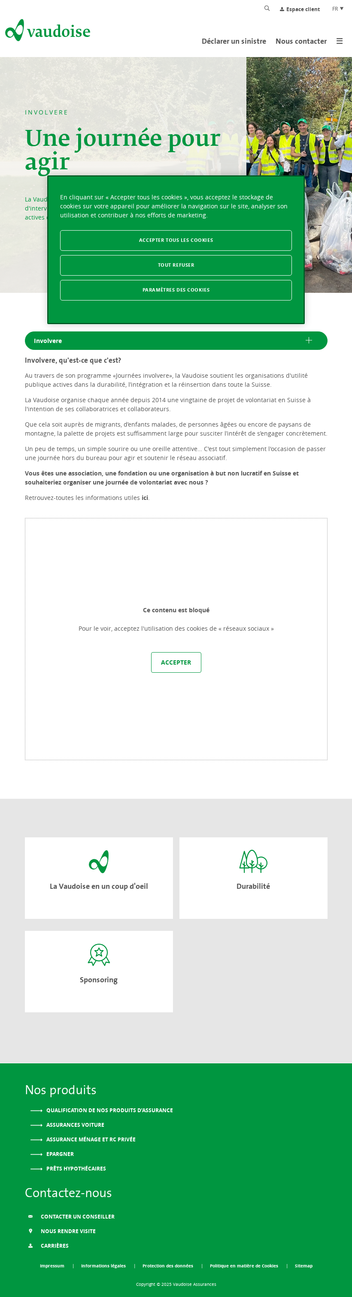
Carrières (54, 1245)
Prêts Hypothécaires (75, 1168)
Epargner (59, 1154)
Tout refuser (176, 265)
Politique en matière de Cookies (244, 1266)
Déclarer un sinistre (234, 41)
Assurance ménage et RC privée (90, 1139)
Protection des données (168, 1266)
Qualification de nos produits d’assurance (109, 1110)
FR (335, 8)
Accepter (176, 662)
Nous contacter (301, 41)
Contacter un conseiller (77, 1216)
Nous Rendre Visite (67, 1231)
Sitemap (304, 1266)
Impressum (53, 1266)
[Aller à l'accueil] (46, 31)
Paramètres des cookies (176, 289)
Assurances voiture (74, 1124)
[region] (176, 249)
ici (145, 498)
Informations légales (104, 1266)
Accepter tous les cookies (176, 240)
